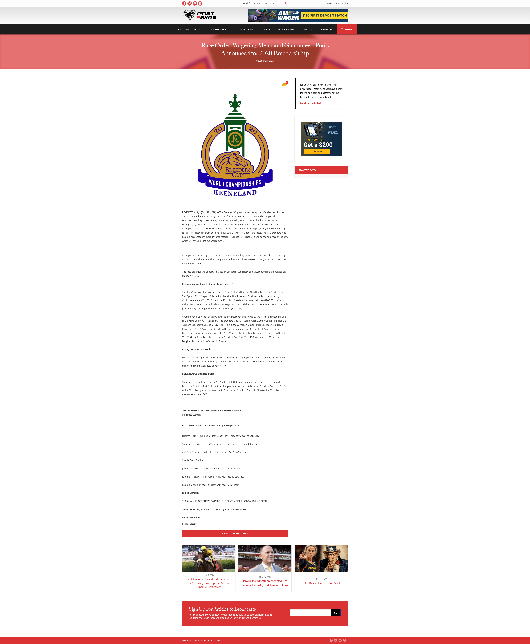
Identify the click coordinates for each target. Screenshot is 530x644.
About (308, 29)
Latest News (246, 29)
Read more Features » (235, 533)
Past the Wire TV (189, 29)
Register (327, 29)
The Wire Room (219, 29)
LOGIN (347, 29)
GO (335, 612)
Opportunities (341, 3)
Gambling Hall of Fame (279, 29)
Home (329, 3)
